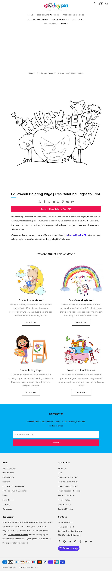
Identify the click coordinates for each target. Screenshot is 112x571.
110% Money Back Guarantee (14, 491)
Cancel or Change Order (13, 486)
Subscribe (56, 443)
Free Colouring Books (67, 482)
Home (30, 15)
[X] (49, 201)
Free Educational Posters (69, 491)
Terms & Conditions (66, 495)
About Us (62, 468)
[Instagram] (39, 201)
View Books (81, 322)
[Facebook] (44, 201)
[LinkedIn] (53, 201)
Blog (60, 472)
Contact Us (7, 509)
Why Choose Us (9, 468)
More (63, 24)
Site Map (6, 504)
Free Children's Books (48, 15)
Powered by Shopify (9, 568)
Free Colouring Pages (67, 486)
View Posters (81, 392)
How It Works (8, 472)
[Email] (67, 201)
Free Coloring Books (73, 15)
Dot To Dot (79, 19)
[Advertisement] (56, 48)
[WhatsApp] (58, 201)
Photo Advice (8, 477)
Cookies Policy (64, 504)
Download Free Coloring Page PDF (56, 209)
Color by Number (60, 19)
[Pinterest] (62, 201)
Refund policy (8, 500)
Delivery (6, 482)
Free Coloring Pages (37, 19)
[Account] (94, 3)
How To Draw (50, 24)
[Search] (106, 3)
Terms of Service (65, 509)
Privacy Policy (64, 500)
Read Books (31, 322)
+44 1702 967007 (65, 522)
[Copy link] (72, 201)
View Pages (31, 392)
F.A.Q (4, 495)
